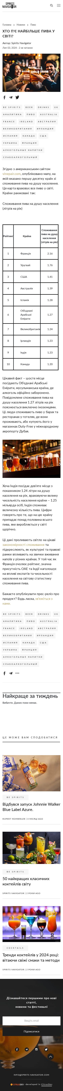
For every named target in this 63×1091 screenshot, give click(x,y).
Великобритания (17, 129)
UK (56, 107)
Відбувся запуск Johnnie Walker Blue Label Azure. (31, 807)
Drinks (44, 107)
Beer (29, 107)
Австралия (47, 122)
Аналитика (12, 114)
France (9, 122)
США (43, 136)
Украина (10, 143)
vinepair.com (12, 174)
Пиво (33, 25)
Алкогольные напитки (23, 150)
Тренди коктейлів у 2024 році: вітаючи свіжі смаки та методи (31, 957)
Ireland (26, 122)
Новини (21, 25)
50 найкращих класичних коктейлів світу (26, 881)
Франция (29, 143)
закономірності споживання (24, 544)
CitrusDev (47, 1084)
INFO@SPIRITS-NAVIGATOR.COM (31, 1075)
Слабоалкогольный (20, 157)
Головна (7, 25)
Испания (10, 136)
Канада (29, 136)
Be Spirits (12, 107)
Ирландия (45, 129)
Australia (48, 114)
